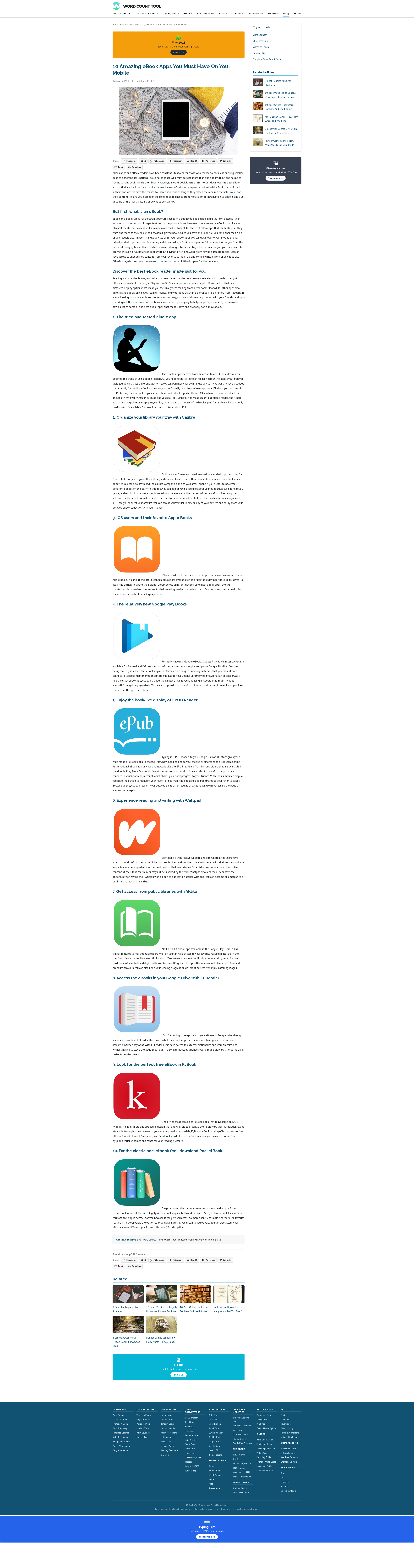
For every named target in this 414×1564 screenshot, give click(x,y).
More (297, 13)
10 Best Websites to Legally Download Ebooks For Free (280, 95)
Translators (254, 13)
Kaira (117, 81)
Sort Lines (237, 1430)
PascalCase (190, 1444)
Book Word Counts (146, 1239)
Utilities (236, 13)
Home (115, 24)
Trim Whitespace (240, 1434)
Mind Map (260, 1424)
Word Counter (121, 13)
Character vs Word (289, 1461)
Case (222, 13)
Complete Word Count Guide (267, 59)
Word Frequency (120, 1428)
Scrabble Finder (240, 1488)
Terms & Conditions (290, 1432)
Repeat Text (166, 1441)
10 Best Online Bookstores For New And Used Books (279, 107)
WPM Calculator (143, 1432)
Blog (286, 13)
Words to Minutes (144, 1424)
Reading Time (260, 53)
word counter (160, 261)
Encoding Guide (263, 1457)
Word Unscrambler (241, 1492)
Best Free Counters (289, 1457)
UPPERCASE (190, 1422)
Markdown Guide (264, 1466)
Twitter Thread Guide (266, 1461)
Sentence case (191, 1435)
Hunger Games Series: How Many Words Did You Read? (279, 142)
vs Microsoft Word (289, 1448)
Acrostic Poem (167, 1446)
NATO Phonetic (216, 1475)
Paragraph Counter (121, 1441)
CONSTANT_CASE (193, 1457)
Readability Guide (264, 1444)
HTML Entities (239, 1468)
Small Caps (214, 1428)
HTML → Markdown (242, 1476)
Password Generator (170, 1432)
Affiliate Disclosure (289, 1437)
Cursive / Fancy (216, 1432)
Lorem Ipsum (167, 1415)
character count (228, 192)
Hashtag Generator (169, 1450)
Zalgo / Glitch (215, 1441)
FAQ (282, 1477)
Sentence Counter (121, 1432)
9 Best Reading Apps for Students (278, 83)
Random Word (167, 1419)
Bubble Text (214, 1437)
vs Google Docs (288, 1453)
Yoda (211, 1483)
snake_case (190, 1448)
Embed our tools (288, 1491)
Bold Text (213, 1415)
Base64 (236, 1459)
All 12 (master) (191, 1417)
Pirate (211, 1479)
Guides (272, 13)
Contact (284, 1415)
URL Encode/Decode (242, 1463)
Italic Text (213, 1419)
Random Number (168, 1428)
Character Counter (146, 13)
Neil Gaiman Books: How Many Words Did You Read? (281, 119)
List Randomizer (168, 1437)
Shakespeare (214, 1488)
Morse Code (214, 1470)
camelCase (190, 1440)
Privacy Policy (287, 1428)
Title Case (189, 1431)
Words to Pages (261, 46)
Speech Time (142, 1437)
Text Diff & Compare (242, 1443)
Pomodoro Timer (264, 1415)
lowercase (189, 1426)
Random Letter (167, 1424)
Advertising (286, 1424)
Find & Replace (240, 1439)
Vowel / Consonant (121, 1446)
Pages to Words (143, 1419)
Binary (211, 1466)
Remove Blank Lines (242, 1425)
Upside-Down (215, 1446)
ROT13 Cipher (239, 1454)
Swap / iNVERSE (192, 1466)
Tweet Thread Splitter (266, 1428)
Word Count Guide (264, 1439)
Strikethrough (215, 1424)
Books (129, 24)
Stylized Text (205, 13)
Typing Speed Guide (265, 1448)
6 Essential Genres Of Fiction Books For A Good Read (126, 1341)
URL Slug (165, 1455)
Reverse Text (214, 1450)
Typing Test (170, 13)
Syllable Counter (120, 1437)
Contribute (285, 1419)
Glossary (285, 1482)
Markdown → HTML (242, 1472)
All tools (285, 1486)
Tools (187, 13)
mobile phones (155, 187)
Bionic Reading (215, 1455)
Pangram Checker (121, 1450)
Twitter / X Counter (121, 1424)
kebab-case (190, 1453)
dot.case (188, 1461)
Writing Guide (262, 1453)
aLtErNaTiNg (190, 1470)
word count (139, 302)
